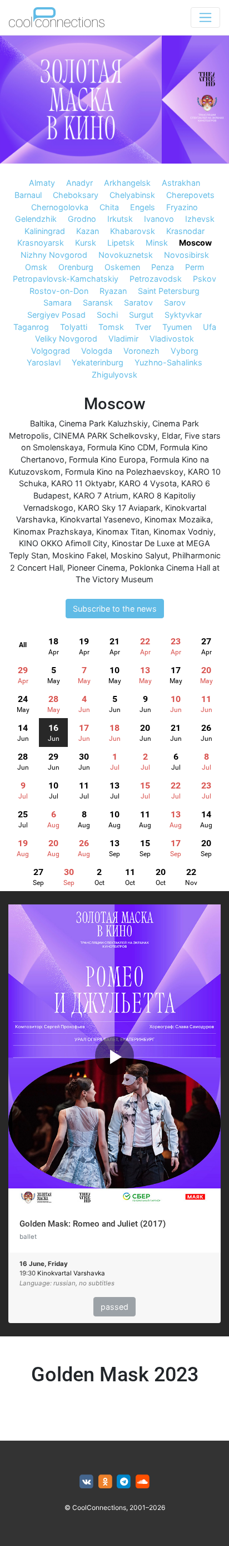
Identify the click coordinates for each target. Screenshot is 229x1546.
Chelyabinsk (132, 195)
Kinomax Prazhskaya (52, 531)
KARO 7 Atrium (100, 495)
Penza (162, 267)
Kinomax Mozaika (178, 519)
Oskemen (122, 267)
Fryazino (182, 207)
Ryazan (113, 291)
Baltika (42, 423)
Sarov (175, 302)
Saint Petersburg (169, 291)
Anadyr (79, 182)
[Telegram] (124, 1482)
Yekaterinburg (97, 362)
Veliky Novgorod (66, 338)
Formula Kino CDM (121, 447)
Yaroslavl (44, 362)
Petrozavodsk (156, 278)
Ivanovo (159, 218)
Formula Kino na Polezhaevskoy (124, 471)
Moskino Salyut (139, 555)
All (23, 645)
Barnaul (28, 195)
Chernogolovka (59, 207)
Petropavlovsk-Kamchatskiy (65, 278)
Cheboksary (75, 195)
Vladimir (123, 338)
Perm (195, 267)
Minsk (157, 242)
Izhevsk (200, 218)
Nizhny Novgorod (54, 255)
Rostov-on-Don (58, 291)
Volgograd (50, 350)
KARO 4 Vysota (148, 483)
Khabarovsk (132, 231)
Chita (109, 207)
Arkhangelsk (127, 182)
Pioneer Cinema (96, 567)
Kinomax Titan (122, 531)
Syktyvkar (183, 314)
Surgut (141, 314)
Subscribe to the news (115, 608)
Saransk (98, 302)
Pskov (204, 278)
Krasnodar (185, 231)
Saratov (138, 302)
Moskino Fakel (79, 555)
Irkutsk (120, 218)
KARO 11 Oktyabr (82, 483)
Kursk (85, 242)
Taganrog (31, 327)
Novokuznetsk (125, 255)
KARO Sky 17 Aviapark (119, 507)
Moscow (195, 242)
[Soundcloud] (143, 1482)
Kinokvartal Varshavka (71, 1273)
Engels (142, 207)
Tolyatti (73, 327)
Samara (57, 302)
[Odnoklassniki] (105, 1482)
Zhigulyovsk (114, 374)
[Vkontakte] (86, 1482)
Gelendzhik (36, 218)
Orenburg (75, 267)
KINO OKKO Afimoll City (63, 543)
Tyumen (177, 327)
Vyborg (184, 350)
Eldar (171, 435)
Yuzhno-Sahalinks (168, 362)
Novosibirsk (186, 255)
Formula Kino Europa (107, 459)
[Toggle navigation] (205, 17)
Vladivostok (172, 338)
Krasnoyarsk (40, 242)
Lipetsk (121, 242)
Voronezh (141, 350)
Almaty (42, 182)
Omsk (36, 267)
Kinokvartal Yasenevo (100, 519)
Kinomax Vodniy (183, 531)
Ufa (209, 327)
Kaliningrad (44, 231)
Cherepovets (190, 195)
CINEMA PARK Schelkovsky (105, 435)
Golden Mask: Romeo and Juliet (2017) (92, 1224)
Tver (143, 327)
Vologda (96, 350)
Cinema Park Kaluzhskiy (103, 423)
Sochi (107, 314)
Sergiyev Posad (56, 314)
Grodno (82, 218)
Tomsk (111, 327)
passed (114, 1306)
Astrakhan (181, 182)
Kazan (87, 231)
